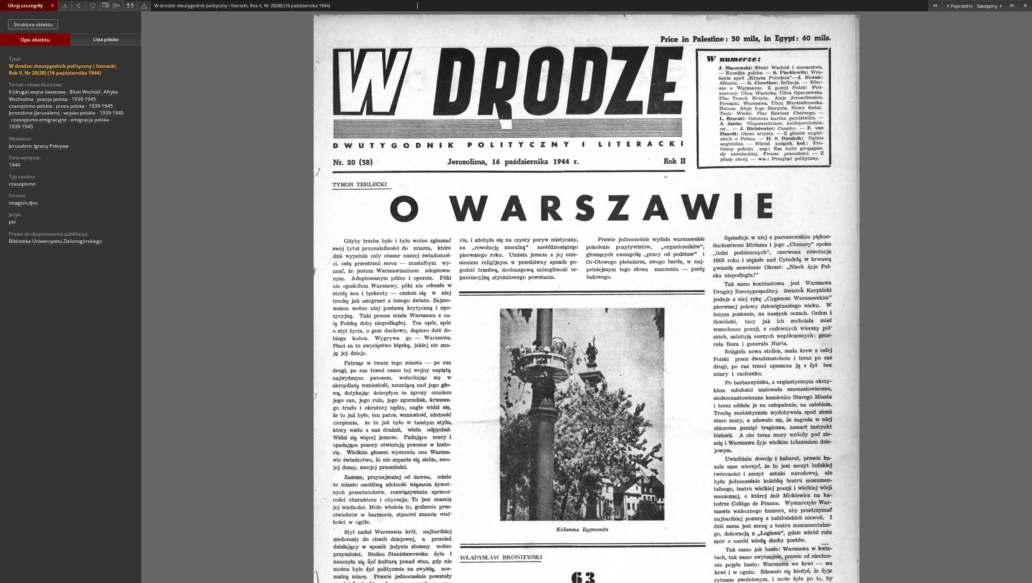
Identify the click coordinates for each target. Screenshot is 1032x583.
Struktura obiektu (33, 24)
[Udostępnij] (78, 5)
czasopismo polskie (30, 105)
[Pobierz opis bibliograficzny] (116, 5)
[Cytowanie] (130, 5)
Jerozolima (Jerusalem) (34, 112)
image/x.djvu (23, 202)
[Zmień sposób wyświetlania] (104, 5)
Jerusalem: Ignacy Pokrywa (39, 145)
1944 (14, 164)
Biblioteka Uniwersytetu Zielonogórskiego (55, 241)
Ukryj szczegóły (25, 5)
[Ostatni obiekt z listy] (1012, 5)
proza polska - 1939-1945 (84, 105)
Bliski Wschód (84, 91)
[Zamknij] (1025, 5)
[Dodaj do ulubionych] (93, 5)
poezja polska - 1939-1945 (66, 99)
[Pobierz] (65, 5)
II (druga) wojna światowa (37, 91)
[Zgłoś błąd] (144, 5)
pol (12, 221)
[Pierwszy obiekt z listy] (935, 5)
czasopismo (22, 183)
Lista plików (106, 39)
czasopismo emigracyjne (39, 119)
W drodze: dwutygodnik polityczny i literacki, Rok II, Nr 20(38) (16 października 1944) (63, 69)
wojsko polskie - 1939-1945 (93, 112)
